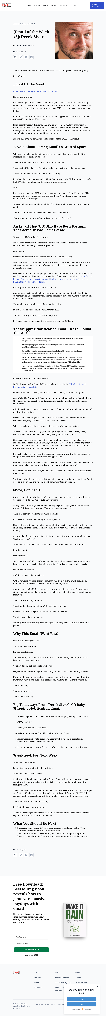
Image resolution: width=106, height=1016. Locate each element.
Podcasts (54, 5)
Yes (82, 999)
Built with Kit (31, 955)
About (28, 5)
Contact (73, 5)
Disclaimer (39, 1004)
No (82, 1004)
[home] (13, 5)
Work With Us (95, 5)
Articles (37, 5)
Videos (45, 5)
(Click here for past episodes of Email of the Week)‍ (36, 91)
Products (63, 5)
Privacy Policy (50, 1004)
